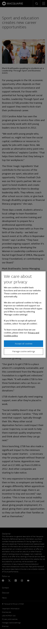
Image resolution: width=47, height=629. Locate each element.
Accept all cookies (23, 343)
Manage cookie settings (23, 351)
